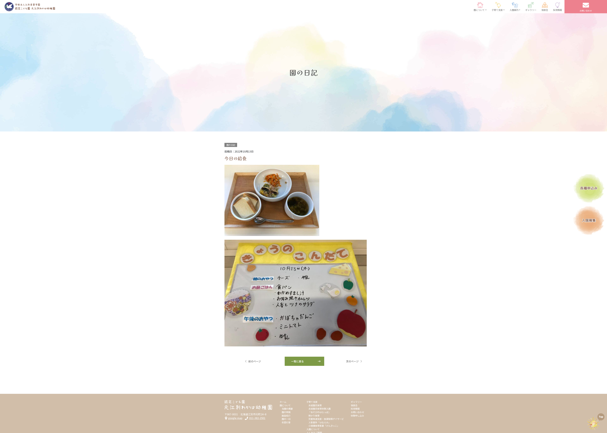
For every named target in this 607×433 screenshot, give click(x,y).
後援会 (354, 405)
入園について (313, 429)
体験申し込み (357, 415)
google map (235, 418)
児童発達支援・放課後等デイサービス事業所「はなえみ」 (326, 420)
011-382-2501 (257, 418)
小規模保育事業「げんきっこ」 (323, 425)
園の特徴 (286, 412)
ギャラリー (356, 401)
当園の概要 (287, 408)
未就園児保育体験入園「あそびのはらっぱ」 (319, 410)
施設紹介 (286, 415)
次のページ (352, 361)
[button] (480, 6)
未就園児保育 (315, 405)
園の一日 (286, 419)
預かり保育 (313, 415)
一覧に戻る (297, 361)
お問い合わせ (357, 412)
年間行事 (286, 422)
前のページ (254, 361)
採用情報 (355, 408)
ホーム (283, 401)
